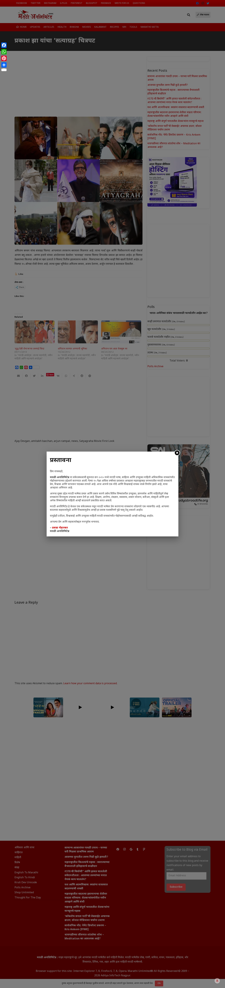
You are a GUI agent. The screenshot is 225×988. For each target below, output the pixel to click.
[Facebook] (4, 45)
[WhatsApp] (4, 51)
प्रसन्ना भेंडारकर (60, 528)
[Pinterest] (4, 58)
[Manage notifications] (217, 980)
